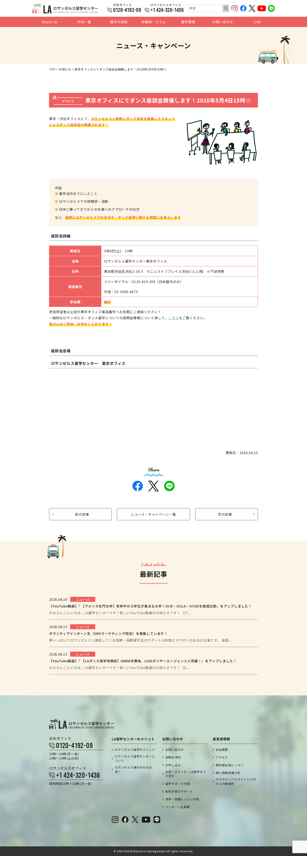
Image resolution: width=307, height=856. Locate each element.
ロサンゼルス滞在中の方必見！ (133, 769)
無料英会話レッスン (230, 765)
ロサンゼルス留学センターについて (135, 758)
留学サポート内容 (177, 784)
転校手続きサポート (179, 791)
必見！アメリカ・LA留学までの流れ (185, 774)
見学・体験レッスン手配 (182, 799)
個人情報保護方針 (228, 773)
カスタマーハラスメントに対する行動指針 (236, 781)
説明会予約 (173, 757)
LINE (257, 22)
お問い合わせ (222, 22)
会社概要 (222, 749)
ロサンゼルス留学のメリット (135, 749)
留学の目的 (119, 22)
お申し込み (173, 765)
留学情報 (188, 22)
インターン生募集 (177, 807)
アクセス (222, 757)
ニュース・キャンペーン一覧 (153, 514)
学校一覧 (84, 22)
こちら (173, 317)
